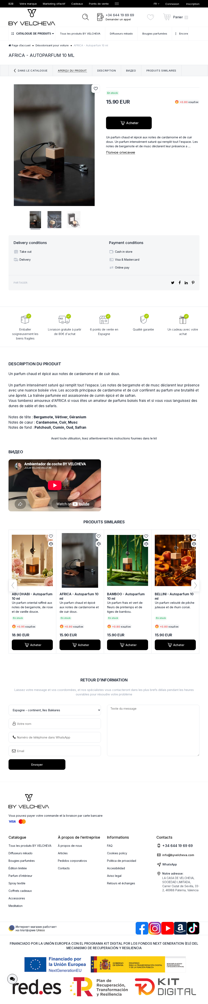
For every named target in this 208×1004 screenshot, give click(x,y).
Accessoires (17, 898)
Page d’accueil (20, 45)
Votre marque (28, 3)
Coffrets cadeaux (20, 890)
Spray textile (17, 883)
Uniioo (40, 930)
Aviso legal (114, 875)
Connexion (172, 3)
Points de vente (99, 3)
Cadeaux (77, 3)
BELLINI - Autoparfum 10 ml (174, 596)
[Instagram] (154, 928)
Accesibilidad (116, 868)
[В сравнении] (51, 544)
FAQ (110, 845)
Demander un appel (118, 19)
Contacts (64, 868)
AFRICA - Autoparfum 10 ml (79, 596)
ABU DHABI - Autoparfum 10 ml (32, 596)
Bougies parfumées (22, 860)
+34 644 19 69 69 (120, 15)
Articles (63, 853)
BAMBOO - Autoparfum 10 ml (126, 596)
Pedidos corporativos (72, 860)
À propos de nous (70, 845)
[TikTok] (193, 928)
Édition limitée (18, 868)
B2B (11, 3)
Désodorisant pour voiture (52, 45)
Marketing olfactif (54, 3)
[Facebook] (142, 928)
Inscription (192, 3)
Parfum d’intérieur (20, 875)
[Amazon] (180, 928)
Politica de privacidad (121, 860)
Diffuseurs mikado (20, 853)
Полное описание (120, 152)
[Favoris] (152, 17)
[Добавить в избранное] (95, 88)
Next (195, 585)
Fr (156, 3)
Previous (13, 585)
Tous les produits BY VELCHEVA (30, 845)
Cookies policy (117, 853)
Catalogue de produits (33, 33)
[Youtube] (167, 928)
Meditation (16, 906)
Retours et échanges (121, 883)
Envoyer (37, 764)
